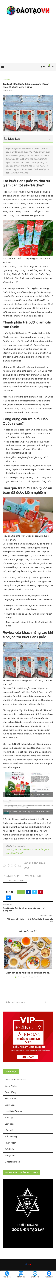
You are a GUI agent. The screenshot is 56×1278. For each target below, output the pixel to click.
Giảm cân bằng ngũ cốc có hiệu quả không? (28, 972)
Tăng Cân (10, 1155)
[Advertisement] (28, 37)
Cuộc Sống (10, 1092)
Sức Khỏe (10, 1149)
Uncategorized (12, 1161)
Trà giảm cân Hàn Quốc (14, 881)
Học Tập (9, 1117)
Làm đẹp (9, 1124)
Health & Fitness (13, 1111)
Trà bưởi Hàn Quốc (33, 876)
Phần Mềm (10, 1143)
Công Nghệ (11, 1086)
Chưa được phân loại (15, 1079)
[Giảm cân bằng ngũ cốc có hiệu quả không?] (28, 953)
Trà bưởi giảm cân (12, 876)
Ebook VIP (10, 1098)
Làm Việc (9, 1130)
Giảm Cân (6, 80)
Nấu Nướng (11, 1136)
